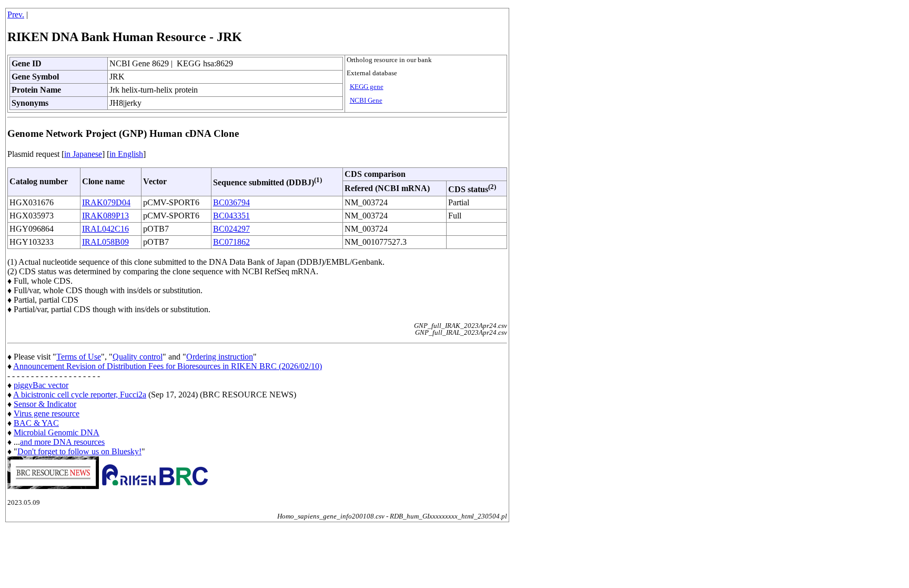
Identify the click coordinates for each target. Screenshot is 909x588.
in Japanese (83, 154)
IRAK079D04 (106, 202)
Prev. (15, 14)
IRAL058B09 (105, 241)
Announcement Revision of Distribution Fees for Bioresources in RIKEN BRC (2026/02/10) (167, 366)
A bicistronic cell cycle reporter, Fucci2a (79, 394)
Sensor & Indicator (45, 404)
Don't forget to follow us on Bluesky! (79, 451)
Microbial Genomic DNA (56, 432)
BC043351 (231, 215)
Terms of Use (78, 356)
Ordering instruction (219, 356)
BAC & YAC (36, 422)
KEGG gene (366, 87)
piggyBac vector (41, 385)
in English (126, 154)
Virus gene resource (46, 413)
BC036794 (231, 202)
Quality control (138, 356)
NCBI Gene (366, 100)
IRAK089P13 (105, 215)
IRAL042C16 (105, 228)
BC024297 (231, 228)
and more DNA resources (62, 441)
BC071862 (231, 241)
